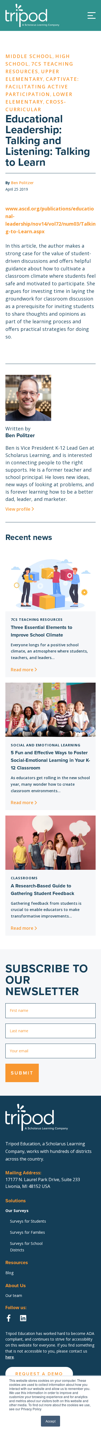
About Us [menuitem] (15, 1285)
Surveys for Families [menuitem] (27, 1232)
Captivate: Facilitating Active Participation (42, 86)
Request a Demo (50, 110)
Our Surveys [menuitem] (17, 1210)
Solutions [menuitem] (15, 1200)
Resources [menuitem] (16, 1262)
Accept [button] (50, 1421)
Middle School (29, 56)
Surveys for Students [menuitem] (28, 1221)
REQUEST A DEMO (39, 1374)
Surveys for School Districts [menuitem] (26, 1246)
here (9, 1357)
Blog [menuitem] (9, 1272)
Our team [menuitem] (13, 1295)
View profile (17, 509)
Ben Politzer (22, 182)
